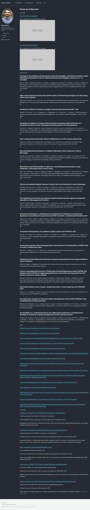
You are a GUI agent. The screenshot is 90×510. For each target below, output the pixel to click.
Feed (14, 504)
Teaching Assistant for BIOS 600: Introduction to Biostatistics (43, 430)
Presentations (29, 3)
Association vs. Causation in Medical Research (38, 387)
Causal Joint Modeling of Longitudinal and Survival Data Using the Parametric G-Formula (54, 370)
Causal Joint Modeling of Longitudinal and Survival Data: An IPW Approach (48, 382)
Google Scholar (6, 39)
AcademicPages (22, 506)
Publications (18, 3)
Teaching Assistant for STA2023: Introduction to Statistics (42, 413)
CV (45, 3)
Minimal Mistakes (32, 506)
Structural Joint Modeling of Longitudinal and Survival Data (42, 348)
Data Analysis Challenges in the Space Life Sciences (40, 328)
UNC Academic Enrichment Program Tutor (36, 447)
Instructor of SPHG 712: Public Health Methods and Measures (43, 464)
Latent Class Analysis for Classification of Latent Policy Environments (47, 343)
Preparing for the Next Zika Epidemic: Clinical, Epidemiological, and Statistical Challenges (54, 353)
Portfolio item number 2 (29, 45)
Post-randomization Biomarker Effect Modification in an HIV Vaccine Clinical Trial (51, 338)
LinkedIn (4, 35)
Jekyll (16, 506)
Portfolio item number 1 (29, 16)
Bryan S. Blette (5, 3)
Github (3, 37)
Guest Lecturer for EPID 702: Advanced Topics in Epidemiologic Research (48, 481)
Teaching (38, 3)
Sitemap (3, 502)
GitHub (9, 504)
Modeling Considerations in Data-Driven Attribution (39, 333)
